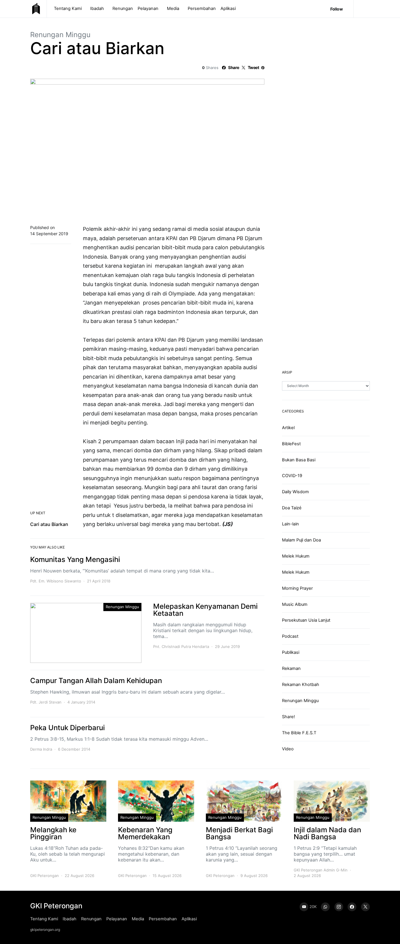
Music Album (294, 604)
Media (173, 8)
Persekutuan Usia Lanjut (306, 620)
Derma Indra (41, 749)
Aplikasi (228, 8)
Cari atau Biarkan (49, 524)
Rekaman (291, 668)
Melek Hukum (296, 556)
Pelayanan (148, 8)
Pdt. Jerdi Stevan (45, 702)
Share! (288, 716)
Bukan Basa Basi (298, 459)
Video (288, 749)
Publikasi (290, 652)
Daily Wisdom (295, 491)
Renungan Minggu (60, 34)
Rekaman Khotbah (300, 684)
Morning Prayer (297, 588)
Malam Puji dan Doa (301, 540)
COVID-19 (292, 475)
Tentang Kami (68, 8)
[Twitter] (365, 906)
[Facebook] (352, 906)
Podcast (290, 636)
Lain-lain (290, 524)
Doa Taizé (292, 507)
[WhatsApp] (325, 906)
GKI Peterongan (44, 875)
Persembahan (202, 8)
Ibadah (97, 8)
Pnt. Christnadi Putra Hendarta (181, 646)
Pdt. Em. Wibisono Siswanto (55, 581)
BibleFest (291, 443)
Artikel (288, 427)
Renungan (122, 8)
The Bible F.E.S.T (299, 732)
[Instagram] (338, 906)
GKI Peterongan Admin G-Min (321, 870)
